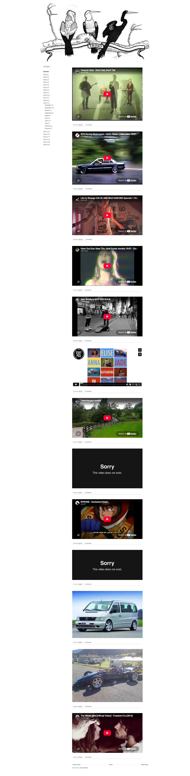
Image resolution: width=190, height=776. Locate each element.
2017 (44, 98)
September (48, 113)
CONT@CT (46, 66)
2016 (44, 100)
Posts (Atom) (84, 768)
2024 (44, 80)
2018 (44, 95)
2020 (44, 90)
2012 (44, 137)
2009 (44, 144)
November (48, 108)
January (47, 128)
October (47, 110)
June (46, 121)
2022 (44, 85)
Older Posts (144, 764)
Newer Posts (76, 764)
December (48, 105)
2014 (44, 131)
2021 (44, 87)
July (46, 118)
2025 (44, 77)
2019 (44, 93)
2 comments (88, 239)
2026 (44, 74)
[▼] (43, 103)
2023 (44, 82)
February (47, 126)
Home (111, 764)
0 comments (88, 125)
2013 (44, 134)
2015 (45, 103)
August (47, 115)
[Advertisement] (55, 182)
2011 (44, 139)
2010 (44, 142)
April (46, 123)
